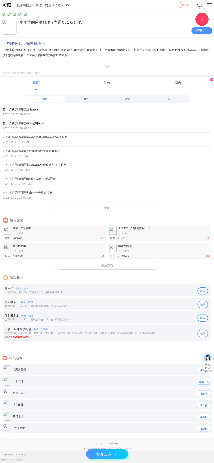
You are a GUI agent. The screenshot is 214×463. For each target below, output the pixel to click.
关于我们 (114, 443)
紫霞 (7, 5)
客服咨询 (208, 365)
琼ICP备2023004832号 (15, 454)
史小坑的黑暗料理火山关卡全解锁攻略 (27, 195)
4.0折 (204, 417)
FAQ (169, 98)
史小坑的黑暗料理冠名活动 (20, 111)
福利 (194, 81)
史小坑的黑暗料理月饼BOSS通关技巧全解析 (31, 153)
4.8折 (203, 393)
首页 (36, 83)
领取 (202, 290)
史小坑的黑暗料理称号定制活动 (23, 125)
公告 (86, 98)
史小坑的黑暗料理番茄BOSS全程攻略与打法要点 (34, 167)
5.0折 (203, 405)
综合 (44, 98)
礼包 (107, 83)
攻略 (127, 98)
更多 (107, 207)
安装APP (186, 5)
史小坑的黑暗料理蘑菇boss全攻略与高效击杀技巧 (35, 139)
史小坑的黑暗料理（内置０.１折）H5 (51, 22)
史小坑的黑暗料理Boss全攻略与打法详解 (29, 181)
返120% (204, 382)
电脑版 (99, 443)
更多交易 (107, 265)
